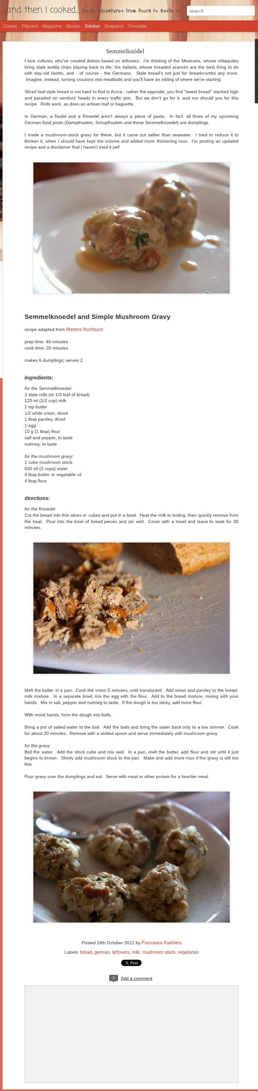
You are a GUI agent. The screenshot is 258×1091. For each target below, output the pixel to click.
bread (86, 952)
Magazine (52, 26)
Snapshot (113, 26)
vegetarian (188, 952)
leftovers (120, 952)
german (102, 952)
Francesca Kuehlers (162, 942)
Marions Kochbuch (84, 329)
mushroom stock (158, 952)
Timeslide (137, 26)
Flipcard (30, 26)
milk (136, 952)
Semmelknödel (125, 51)
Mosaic (73, 26)
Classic (10, 26)
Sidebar (92, 26)
